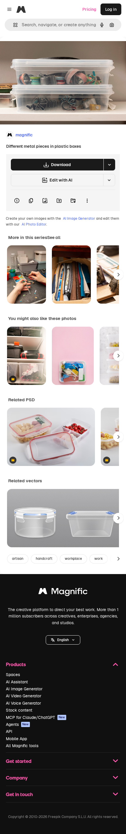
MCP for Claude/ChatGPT (35, 717)
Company (17, 778)
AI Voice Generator (23, 703)
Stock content (19, 710)
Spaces (13, 674)
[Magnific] (63, 592)
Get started (18, 761)
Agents (17, 724)
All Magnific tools (22, 745)
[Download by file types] (109, 164)
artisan (17, 558)
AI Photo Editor (34, 224)
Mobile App (16, 738)
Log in (111, 9)
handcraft (44, 558)
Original (37, 50)
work (98, 558)
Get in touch (19, 794)
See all (53, 237)
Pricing (89, 9)
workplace (73, 558)
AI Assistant (17, 682)
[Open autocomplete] (13, 25)
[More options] (87, 200)
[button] (63, 640)
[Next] (118, 274)
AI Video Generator (23, 695)
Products (16, 664)
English (63, 640)
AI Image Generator (79, 218)
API (9, 731)
